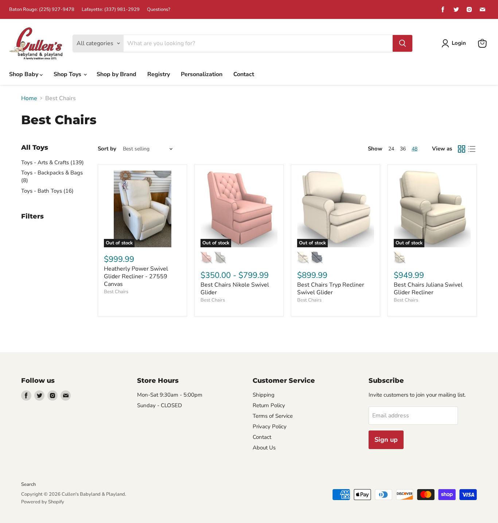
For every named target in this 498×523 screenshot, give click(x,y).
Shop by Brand (116, 74)
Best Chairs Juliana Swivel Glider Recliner (428, 288)
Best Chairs (116, 291)
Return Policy (269, 405)
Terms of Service (273, 416)
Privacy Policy (270, 426)
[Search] (402, 43)
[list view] (472, 149)
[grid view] (461, 149)
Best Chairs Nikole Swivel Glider (235, 288)
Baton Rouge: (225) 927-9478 (41, 9)
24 (391, 148)
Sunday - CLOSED (159, 405)
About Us (264, 447)
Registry (158, 74)
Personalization (201, 74)
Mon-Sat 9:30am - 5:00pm (169, 394)
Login (459, 43)
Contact (243, 74)
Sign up (386, 439)
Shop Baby (24, 74)
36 (403, 148)
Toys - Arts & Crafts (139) (52, 162)
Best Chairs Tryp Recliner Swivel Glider (330, 288)
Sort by (107, 149)
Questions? (158, 9)
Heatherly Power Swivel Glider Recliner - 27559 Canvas (136, 276)
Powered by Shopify (42, 502)
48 (414, 148)
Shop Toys (68, 74)
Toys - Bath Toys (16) (47, 190)
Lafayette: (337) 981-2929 (111, 9)
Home (29, 98)
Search (28, 484)
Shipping (264, 394)
